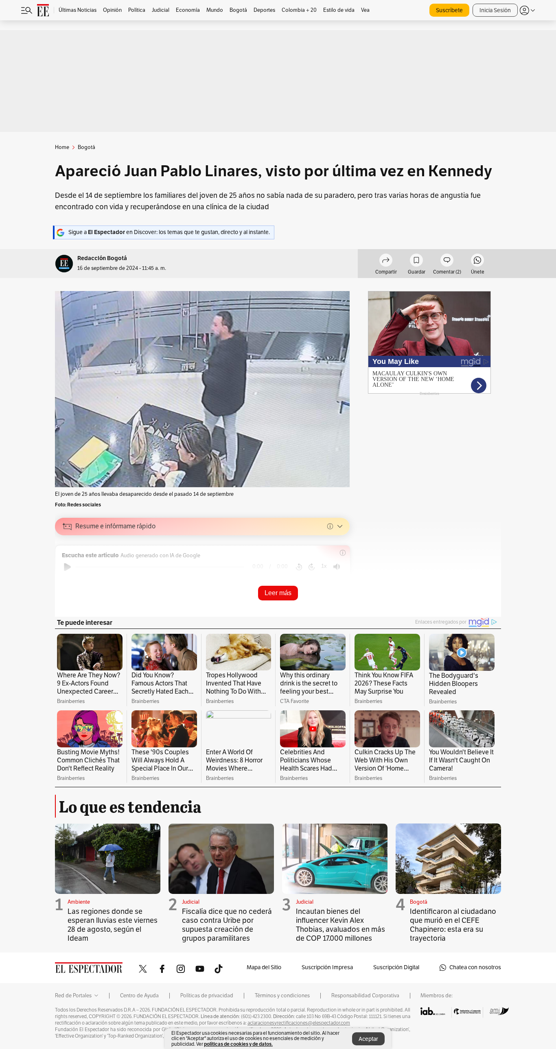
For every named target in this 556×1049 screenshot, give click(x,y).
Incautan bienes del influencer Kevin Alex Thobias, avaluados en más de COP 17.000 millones (340, 925)
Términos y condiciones (282, 996)
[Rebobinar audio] (299, 567)
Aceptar (368, 1039)
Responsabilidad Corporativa (365, 996)
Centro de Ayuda (139, 996)
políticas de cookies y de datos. (238, 1044)
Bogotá (418, 902)
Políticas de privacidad (206, 996)
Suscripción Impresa (327, 967)
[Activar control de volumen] (336, 567)
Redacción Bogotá (102, 258)
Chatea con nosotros (475, 967)
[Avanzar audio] (312, 567)
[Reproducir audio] (67, 567)
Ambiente (79, 902)
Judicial (190, 902)
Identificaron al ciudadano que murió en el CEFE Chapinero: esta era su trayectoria (453, 925)
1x (324, 566)
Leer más (278, 592)
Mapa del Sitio (264, 967)
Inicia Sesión (495, 10)
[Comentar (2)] (446, 261)
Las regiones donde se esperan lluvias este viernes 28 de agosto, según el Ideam (113, 925)
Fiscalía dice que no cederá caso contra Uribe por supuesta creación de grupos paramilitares (227, 925)
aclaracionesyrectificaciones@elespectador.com (298, 1023)
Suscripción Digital (396, 967)
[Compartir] (385, 261)
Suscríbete (449, 10)
